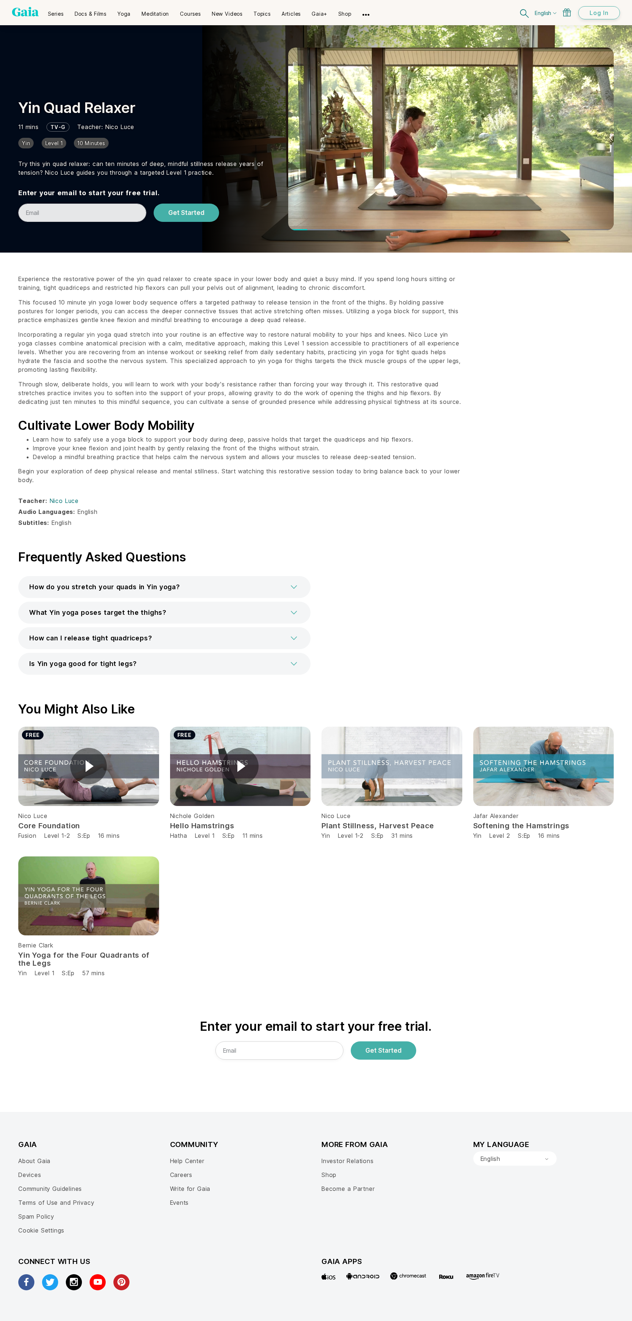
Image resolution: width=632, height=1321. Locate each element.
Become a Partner (348, 1188)
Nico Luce (119, 126)
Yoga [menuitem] (124, 14)
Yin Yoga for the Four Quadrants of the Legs (84, 959)
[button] (164, 587)
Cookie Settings (41, 1230)
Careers (181, 1174)
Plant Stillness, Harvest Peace (377, 825)
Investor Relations (347, 1161)
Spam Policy (36, 1216)
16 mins (109, 835)
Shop (328, 1174)
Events (179, 1202)
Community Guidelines (50, 1188)
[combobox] (515, 1158)
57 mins (93, 973)
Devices (29, 1174)
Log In (599, 12)
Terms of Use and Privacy (56, 1202)
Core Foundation (49, 825)
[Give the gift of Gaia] (567, 12)
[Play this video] (88, 766)
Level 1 (205, 835)
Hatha (178, 835)
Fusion (27, 835)
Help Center (187, 1161)
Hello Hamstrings (202, 825)
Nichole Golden (192, 816)
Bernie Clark (35, 945)
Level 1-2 (57, 835)
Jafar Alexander (496, 816)
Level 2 (499, 835)
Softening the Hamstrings (521, 825)
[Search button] (525, 12)
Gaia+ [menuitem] (319, 14)
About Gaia (34, 1161)
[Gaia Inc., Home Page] (25, 11)
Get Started (186, 212)
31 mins (402, 835)
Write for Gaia (190, 1188)
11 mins (252, 835)
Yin (325, 835)
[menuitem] (56, 11)
